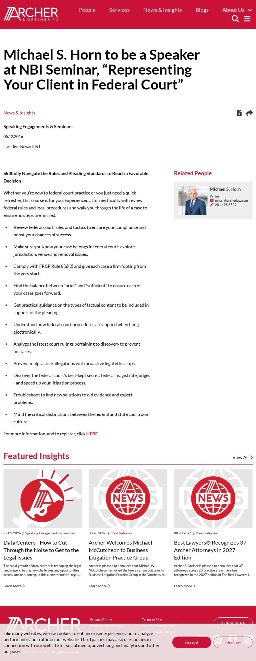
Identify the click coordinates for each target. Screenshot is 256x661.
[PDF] (239, 113)
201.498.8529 (225, 205)
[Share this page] (249, 113)
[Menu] (247, 18)
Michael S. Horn (225, 189)
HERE (92, 433)
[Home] (31, 19)
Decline (233, 642)
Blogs (202, 9)
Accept (191, 642)
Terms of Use (152, 619)
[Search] (235, 18)
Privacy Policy (101, 619)
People (87, 9)
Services (119, 9)
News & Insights (162, 9)
